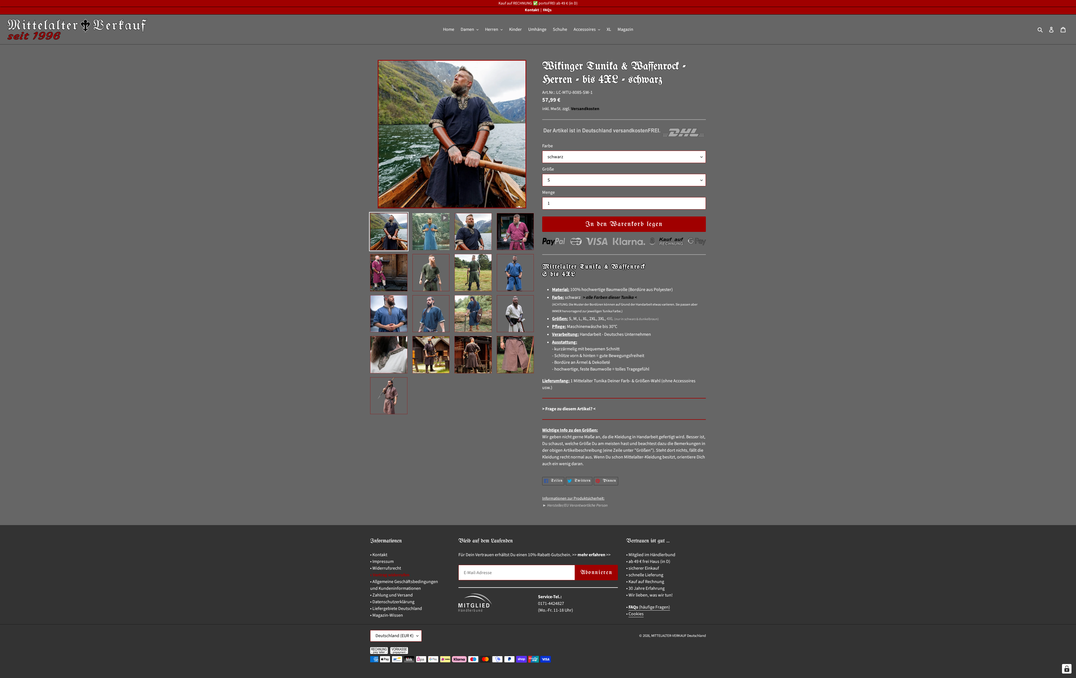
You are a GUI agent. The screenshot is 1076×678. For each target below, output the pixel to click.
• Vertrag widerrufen (389, 575)
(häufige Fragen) (649, 607)
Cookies (636, 614)
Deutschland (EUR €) (394, 636)
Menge (548, 192)
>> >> (591, 555)
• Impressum (382, 561)
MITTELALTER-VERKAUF (668, 635)
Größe (548, 169)
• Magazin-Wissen (386, 615)
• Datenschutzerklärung (392, 602)
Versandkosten (585, 109)
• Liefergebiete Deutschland (396, 608)
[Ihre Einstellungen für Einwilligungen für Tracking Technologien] (1067, 669)
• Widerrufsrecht (385, 568)
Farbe (547, 146)
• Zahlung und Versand (391, 595)
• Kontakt (378, 555)
